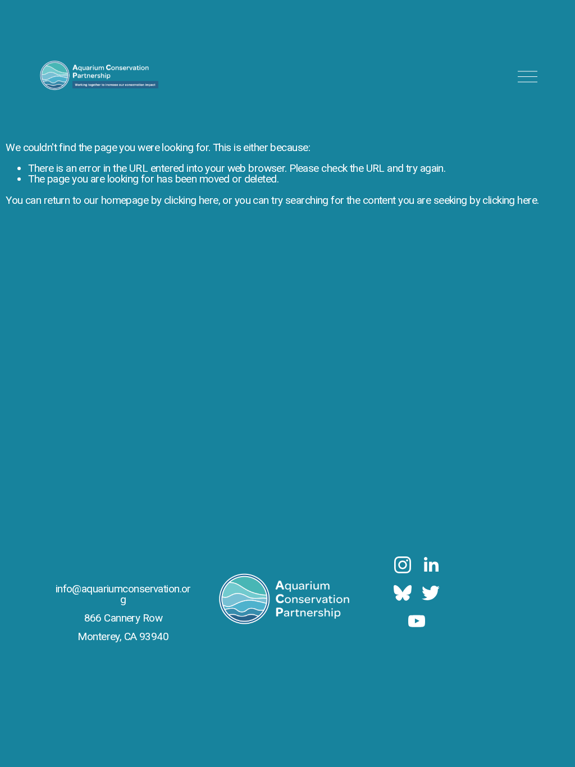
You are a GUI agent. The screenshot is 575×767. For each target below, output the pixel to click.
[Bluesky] (403, 593)
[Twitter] (431, 593)
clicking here (191, 200)
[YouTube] (417, 621)
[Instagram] (403, 565)
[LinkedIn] (431, 565)
